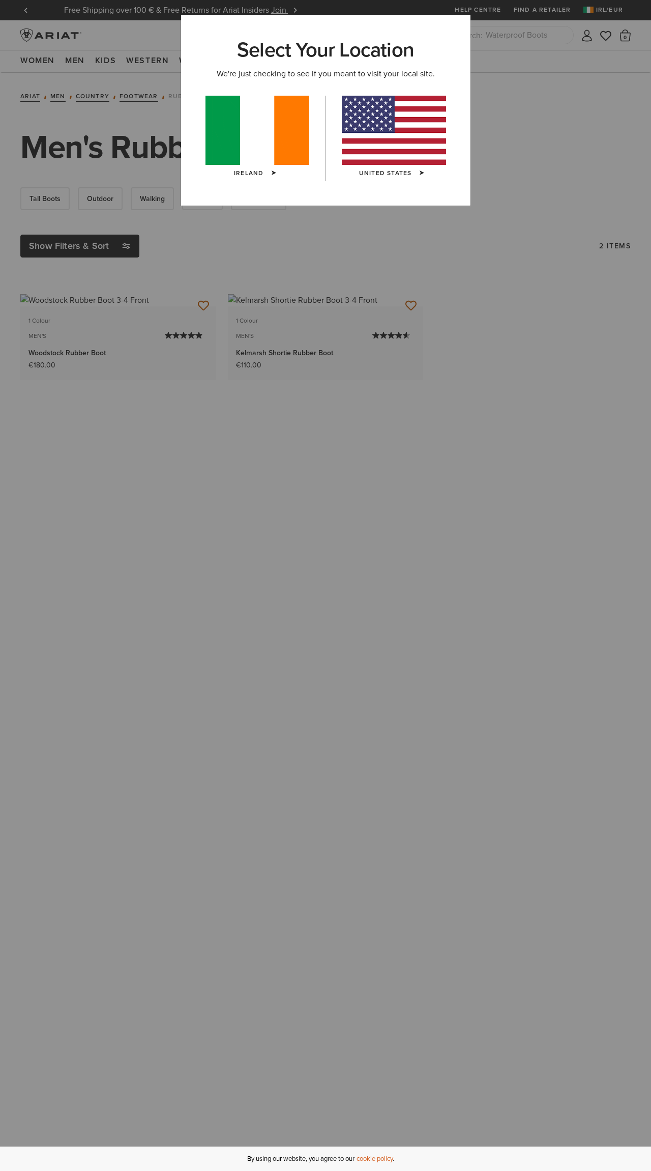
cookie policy (375, 1158)
